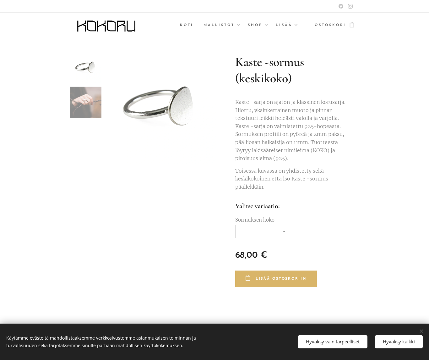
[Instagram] (350, 6)
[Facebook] (341, 6)
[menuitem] (188, 25)
